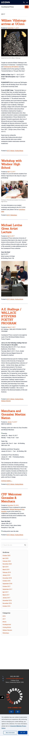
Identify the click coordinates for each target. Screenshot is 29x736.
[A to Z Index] (27, 2)
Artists (12, 150)
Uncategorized (7, 624)
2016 (4, 616)
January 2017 (6, 597)
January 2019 (6, 575)
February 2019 (7, 572)
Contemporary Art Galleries (11, 67)
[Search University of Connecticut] (24, 2)
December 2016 (7, 600)
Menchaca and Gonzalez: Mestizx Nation (13, 414)
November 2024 (7, 564)
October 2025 (6, 555)
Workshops (13, 215)
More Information (10, 732)
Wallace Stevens (6, 401)
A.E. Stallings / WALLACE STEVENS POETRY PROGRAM (11, 316)
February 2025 (7, 561)
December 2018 (7, 578)
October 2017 (6, 586)
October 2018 (6, 581)
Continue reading (6, 481)
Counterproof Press (7, 7)
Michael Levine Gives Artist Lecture (11, 228)
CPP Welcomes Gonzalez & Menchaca (11, 497)
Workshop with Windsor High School (11, 164)
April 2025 (5, 558)
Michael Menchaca (15, 509)
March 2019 (6, 569)
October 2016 (6, 606)
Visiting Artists (19, 150)
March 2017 (6, 595)
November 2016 (7, 603)
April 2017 (5, 592)
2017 (8, 150)
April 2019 (5, 567)
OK (22, 732)
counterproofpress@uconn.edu (14, 678)
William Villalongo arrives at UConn (13, 22)
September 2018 (7, 583)
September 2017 (7, 589)
